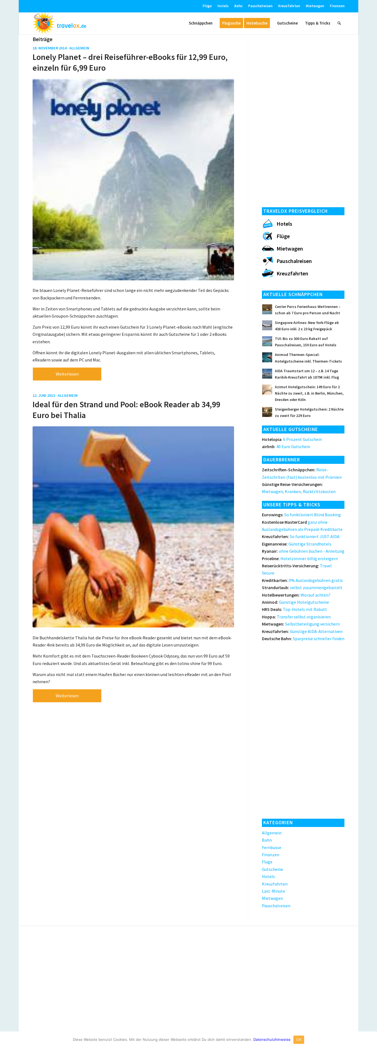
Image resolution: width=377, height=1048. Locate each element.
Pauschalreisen (260, 6)
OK (298, 1039)
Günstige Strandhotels (296, 544)
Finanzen (337, 6)
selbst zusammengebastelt (302, 587)
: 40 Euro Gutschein (286, 446)
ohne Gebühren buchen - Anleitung (303, 551)
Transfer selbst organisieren (296, 616)
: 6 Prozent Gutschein (292, 439)
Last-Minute (273, 891)
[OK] (370, 1039)
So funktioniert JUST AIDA (300, 536)
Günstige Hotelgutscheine (295, 602)
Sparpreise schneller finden (303, 638)
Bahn (238, 6)
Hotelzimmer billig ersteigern (300, 558)
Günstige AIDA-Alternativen (302, 631)
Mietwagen (315, 6)
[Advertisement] (303, 119)
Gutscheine (272, 869)
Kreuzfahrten (289, 6)
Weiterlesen (67, 374)
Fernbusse (271, 847)
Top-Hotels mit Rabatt (294, 609)
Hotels (223, 6)
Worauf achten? (296, 595)
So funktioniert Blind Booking (301, 514)
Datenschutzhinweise (272, 1039)
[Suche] (339, 23)
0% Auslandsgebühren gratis (302, 580)
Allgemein (79, 48)
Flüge (207, 6)
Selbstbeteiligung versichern (301, 624)
